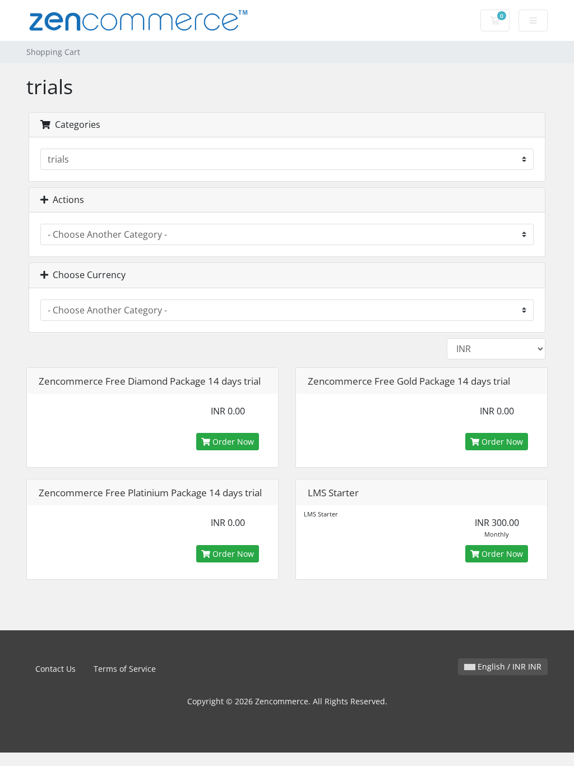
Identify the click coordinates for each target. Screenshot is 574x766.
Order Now (232, 441)
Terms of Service (125, 668)
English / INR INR (508, 666)
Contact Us (55, 668)
